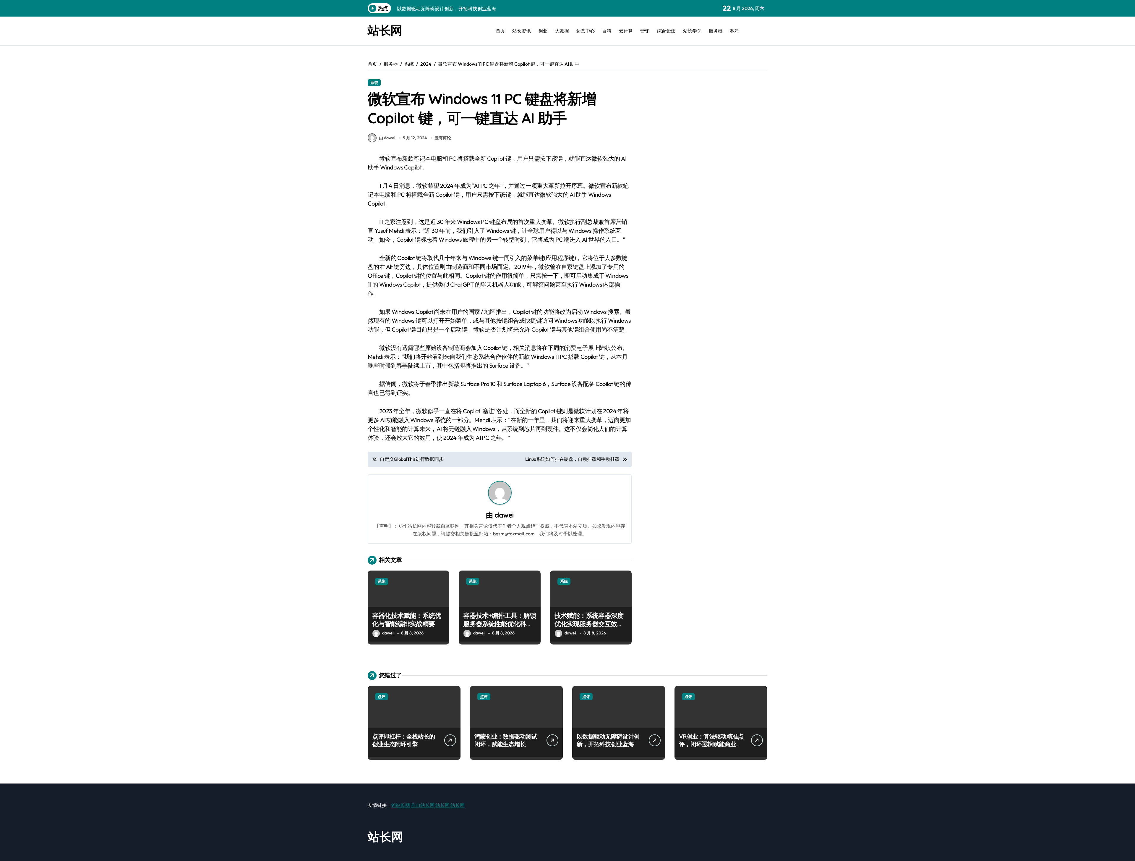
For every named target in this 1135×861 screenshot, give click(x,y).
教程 (734, 31)
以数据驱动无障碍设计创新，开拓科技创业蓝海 (608, 740)
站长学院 (692, 31)
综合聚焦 (666, 31)
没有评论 (442, 137)
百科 (606, 31)
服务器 (716, 31)
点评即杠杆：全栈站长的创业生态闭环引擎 (403, 740)
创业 (542, 31)
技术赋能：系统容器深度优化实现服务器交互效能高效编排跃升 (588, 624)
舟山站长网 (422, 805)
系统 (374, 82)
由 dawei (387, 137)
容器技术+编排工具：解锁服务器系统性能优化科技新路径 (499, 624)
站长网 (385, 30)
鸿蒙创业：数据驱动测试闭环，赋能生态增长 (505, 740)
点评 (381, 696)
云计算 (626, 31)
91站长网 (400, 805)
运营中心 (585, 31)
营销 (644, 31)
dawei (503, 515)
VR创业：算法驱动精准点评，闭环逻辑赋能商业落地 (711, 744)
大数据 (562, 31)
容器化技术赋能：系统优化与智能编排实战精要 (406, 619)
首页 (500, 31)
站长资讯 (521, 31)
